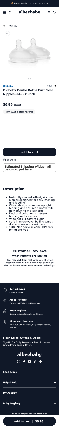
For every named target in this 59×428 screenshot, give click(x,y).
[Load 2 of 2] (30, 78)
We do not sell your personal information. (29, 414)
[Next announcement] (55, 3)
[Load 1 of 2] (28, 78)
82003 (50, 85)
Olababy (13, 26)
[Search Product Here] (9, 12)
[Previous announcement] (4, 3)
